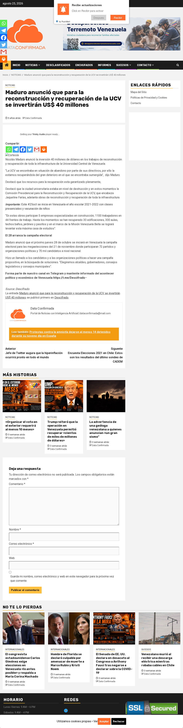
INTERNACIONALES (14, 649)
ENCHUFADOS (84, 65)
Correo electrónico (21, 543)
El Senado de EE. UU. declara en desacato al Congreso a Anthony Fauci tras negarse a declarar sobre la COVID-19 (114, 663)
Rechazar (119, 721)
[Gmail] (37, 149)
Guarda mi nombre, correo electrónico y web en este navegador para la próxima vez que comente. (62, 578)
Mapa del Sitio (139, 92)
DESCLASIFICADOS (58, 65)
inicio (16, 65)
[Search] (177, 65)
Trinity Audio (38, 134)
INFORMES (104, 65)
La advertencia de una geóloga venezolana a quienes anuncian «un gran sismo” (105, 429)
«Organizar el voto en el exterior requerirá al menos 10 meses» (21, 425)
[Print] (44, 149)
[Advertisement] (155, 136)
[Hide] (1, 66)
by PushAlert (64, 21)
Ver (95, 721)
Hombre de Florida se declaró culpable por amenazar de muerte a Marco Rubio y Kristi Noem (67, 662)
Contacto (144, 65)
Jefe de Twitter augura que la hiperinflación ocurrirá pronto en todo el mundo (34, 353)
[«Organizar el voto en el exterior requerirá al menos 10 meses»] (22, 396)
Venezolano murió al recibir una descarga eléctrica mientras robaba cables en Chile (157, 660)
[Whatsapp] (9, 149)
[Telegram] (16, 149)
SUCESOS (122, 65)
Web (12, 558)
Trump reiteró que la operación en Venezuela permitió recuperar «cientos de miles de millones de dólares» (62, 431)
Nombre (15, 529)
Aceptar (104, 721)
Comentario (17, 484)
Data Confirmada (33, 118)
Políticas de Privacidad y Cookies (149, 97)
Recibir (118, 17)
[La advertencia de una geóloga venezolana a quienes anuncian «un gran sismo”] (106, 396)
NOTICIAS (31, 65)
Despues (98, 17)
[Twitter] (30, 149)
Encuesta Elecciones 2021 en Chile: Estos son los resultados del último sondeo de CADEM (95, 355)
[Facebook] (23, 149)
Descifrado (22, 289)
